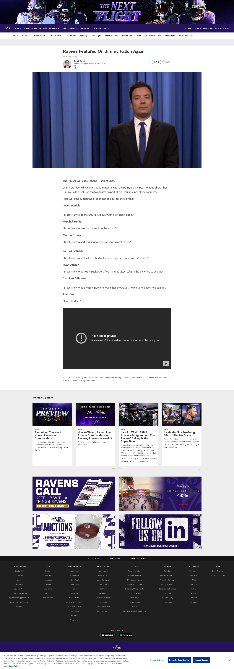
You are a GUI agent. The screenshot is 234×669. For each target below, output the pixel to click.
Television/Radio (103, 611)
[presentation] (200, 469)
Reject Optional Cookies (179, 660)
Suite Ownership (135, 593)
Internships (19, 580)
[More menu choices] (109, 28)
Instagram (193, 593)
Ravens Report (103, 593)
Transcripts (74, 616)
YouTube (193, 602)
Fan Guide (167, 593)
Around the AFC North (74, 602)
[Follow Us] (160, 531)
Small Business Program (19, 602)
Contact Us (19, 571)
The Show (103, 589)
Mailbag (74, 589)
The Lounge (103, 602)
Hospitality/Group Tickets (134, 589)
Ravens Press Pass (103, 607)
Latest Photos (74, 575)
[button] (113, 469)
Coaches (48, 584)
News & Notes (74, 598)
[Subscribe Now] (73, 494)
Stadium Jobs (19, 589)
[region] (117, 660)
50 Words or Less (74, 607)
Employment (19, 575)
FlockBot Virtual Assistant (19, 593)
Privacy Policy (13, 666)
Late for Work (74, 580)
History (47, 593)
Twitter (193, 589)
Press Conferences (103, 598)
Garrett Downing (80, 61)
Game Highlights (103, 580)
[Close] (230, 660)
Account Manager (134, 575)
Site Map (19, 607)
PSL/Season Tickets (134, 580)
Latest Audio (102, 575)
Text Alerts (134, 607)
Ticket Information (134, 571)
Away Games (134, 598)
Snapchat (193, 598)
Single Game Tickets (134, 584)
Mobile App (193, 571)
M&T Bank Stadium (167, 575)
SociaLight (74, 593)
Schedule (167, 571)
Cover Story (74, 584)
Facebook (193, 584)
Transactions (47, 575)
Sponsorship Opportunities (19, 598)
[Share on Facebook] (151, 63)
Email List (193, 575)
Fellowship (19, 584)
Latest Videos (103, 571)
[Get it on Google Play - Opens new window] (126, 636)
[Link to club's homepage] (7, 28)
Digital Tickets (134, 602)
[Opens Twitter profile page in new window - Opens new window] (75, 67)
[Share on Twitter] (156, 63)
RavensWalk (167, 602)
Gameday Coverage (167, 580)
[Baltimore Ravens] (117, 648)
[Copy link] (167, 62)
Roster (47, 571)
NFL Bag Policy (167, 598)
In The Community (218, 575)
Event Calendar (217, 571)
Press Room (74, 620)
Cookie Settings (157, 660)
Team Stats (48, 580)
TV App (193, 580)
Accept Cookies (201, 660)
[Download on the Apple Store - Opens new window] (107, 635)
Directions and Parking (167, 589)
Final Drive (103, 584)
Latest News (74, 571)
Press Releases (74, 611)
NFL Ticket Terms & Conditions (134, 611)
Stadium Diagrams (167, 584)
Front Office (47, 589)
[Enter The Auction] (73, 531)
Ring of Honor (48, 598)
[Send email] (162, 63)
